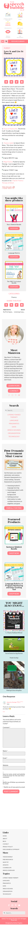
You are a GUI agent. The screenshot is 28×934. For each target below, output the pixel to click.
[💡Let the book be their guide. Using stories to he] (20, 816)
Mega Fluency (8, 162)
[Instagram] (12, 395)
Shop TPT (6, 862)
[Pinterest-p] (16, 395)
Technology (7, 894)
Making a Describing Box (14, 690)
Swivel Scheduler (9, 870)
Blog (4, 841)
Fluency (7, 48)
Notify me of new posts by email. (14, 787)
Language (20, 28)
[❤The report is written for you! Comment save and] (7, 824)
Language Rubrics (14, 253)
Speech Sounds (8, 888)
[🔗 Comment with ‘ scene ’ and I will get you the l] (7, 801)
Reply (4, 711)
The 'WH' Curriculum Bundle (14, 282)
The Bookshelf (20, 37)
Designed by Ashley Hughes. (14, 923)
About (5, 838)
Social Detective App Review (14, 653)
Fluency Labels (8, 143)
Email (5, 758)
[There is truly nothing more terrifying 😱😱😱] (20, 824)
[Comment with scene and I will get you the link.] (7, 816)
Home (5, 836)
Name (5, 751)
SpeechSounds (8, 37)
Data (20, 19)
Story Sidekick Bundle (14, 224)
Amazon (5, 865)
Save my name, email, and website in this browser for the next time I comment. (14, 775)
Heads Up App (14, 658)
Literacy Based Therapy (8, 19)
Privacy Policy (8, 846)
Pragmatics (8, 28)
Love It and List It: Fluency (13, 52)
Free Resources (8, 859)
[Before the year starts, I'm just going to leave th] (20, 809)
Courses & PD (7, 867)
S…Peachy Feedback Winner (14, 633)
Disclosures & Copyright (11, 849)
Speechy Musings (11, 702)
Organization (7, 891)
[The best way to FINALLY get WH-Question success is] (7, 809)
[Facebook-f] (9, 395)
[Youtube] (19, 395)
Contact (6, 844)
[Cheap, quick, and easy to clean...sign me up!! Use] (20, 801)
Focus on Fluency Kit (10, 129)
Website (5, 765)
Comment (6, 727)
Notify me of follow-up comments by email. (14, 782)
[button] (2, 41)
